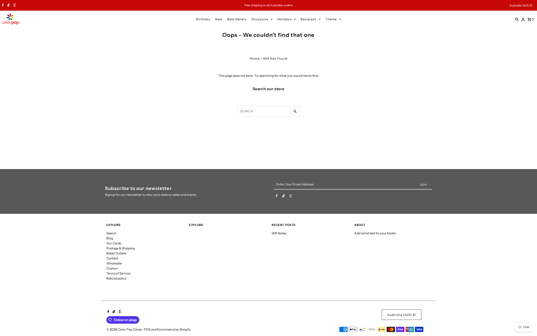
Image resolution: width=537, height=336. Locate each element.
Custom (112, 268)
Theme (331, 19)
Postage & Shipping (120, 248)
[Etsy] (14, 5)
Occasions (259, 19)
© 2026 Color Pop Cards (124, 329)
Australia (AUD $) (521, 5)
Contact (112, 258)
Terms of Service (118, 273)
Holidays (284, 19)
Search (111, 233)
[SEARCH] (517, 19)
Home (254, 58)
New (218, 19)
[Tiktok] (8, 5)
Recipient (308, 19)
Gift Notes (279, 233)
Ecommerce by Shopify (174, 329)
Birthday (203, 19)
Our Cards (113, 243)
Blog (109, 238)
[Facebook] (2, 5)
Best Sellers (236, 19)
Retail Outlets (116, 253)
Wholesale (114, 263)
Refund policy (116, 278)
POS (147, 329)
